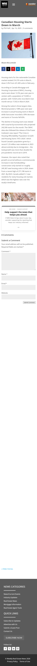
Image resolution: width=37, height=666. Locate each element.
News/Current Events (12, 594)
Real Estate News (10, 601)
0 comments (28, 28)
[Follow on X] (9, 648)
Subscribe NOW (14, 637)
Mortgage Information (12, 604)
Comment (5, 251)
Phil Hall (7, 28)
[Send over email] (23, 69)
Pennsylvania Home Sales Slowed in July (15, 551)
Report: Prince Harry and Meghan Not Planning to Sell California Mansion (16, 468)
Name (4, 274)
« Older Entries (7, 569)
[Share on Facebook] (3, 69)
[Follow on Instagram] (17, 648)
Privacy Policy (12, 661)
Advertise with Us (10, 624)
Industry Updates (10, 597)
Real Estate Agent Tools (13, 608)
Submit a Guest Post (12, 628)
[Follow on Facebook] (5, 648)
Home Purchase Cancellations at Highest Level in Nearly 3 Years (17, 510)
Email (4, 283)
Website (4, 293)
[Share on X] (8, 69)
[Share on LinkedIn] (18, 69)
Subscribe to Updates (12, 621)
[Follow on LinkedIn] (13, 648)
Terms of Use (25, 661)
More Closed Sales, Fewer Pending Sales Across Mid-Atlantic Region (15, 340)
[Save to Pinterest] (13, 69)
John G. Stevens (12, 391)
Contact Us (8, 631)
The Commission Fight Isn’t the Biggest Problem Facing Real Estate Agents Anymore (17, 382)
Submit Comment (29, 302)
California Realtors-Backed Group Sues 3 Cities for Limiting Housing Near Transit (18, 425)
